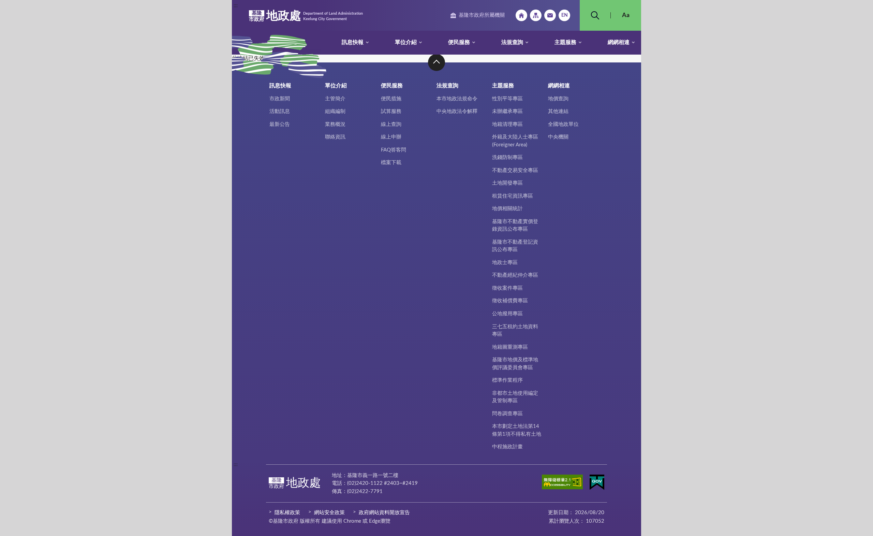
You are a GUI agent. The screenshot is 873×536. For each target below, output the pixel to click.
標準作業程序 (507, 380)
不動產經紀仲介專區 (515, 275)
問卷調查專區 (507, 413)
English (564, 15)
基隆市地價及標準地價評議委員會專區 (515, 363)
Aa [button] (625, 15)
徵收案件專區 (507, 288)
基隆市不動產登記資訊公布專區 (515, 246)
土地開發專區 (507, 183)
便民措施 (391, 98)
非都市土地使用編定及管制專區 (515, 397)
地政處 (306, 16)
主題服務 (565, 42)
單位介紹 (406, 42)
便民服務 (459, 42)
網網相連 (619, 42)
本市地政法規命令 (456, 98)
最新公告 (279, 124)
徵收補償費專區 (510, 300)
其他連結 (558, 111)
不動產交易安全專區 (515, 170)
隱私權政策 (287, 512)
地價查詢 (558, 98)
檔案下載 (391, 162)
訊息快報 (353, 42)
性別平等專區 (507, 98)
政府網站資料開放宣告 (384, 512)
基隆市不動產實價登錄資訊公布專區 (515, 225)
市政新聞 (279, 98)
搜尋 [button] (595, 15)
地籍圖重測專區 (510, 347)
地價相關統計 (507, 208)
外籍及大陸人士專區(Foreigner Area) (515, 140)
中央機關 (558, 137)
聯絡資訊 (335, 137)
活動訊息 (279, 111)
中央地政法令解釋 (456, 111)
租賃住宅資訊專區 (512, 196)
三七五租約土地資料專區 (515, 330)
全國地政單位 (563, 124)
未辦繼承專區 (507, 111)
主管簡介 (335, 98)
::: (236, 5)
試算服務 (391, 111)
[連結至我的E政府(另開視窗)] (597, 483)
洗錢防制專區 (507, 157)
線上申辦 (391, 137)
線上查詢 (391, 124)
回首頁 (521, 15)
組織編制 (335, 111)
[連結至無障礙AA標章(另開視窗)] (562, 483)
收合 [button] (436, 62)
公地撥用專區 (507, 313)
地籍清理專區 (507, 124)
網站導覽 (536, 15)
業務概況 (335, 124)
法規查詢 (512, 42)
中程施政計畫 (507, 446)
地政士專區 (505, 262)
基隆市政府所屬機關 (482, 15)
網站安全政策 (329, 512)
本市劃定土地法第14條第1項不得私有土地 (516, 430)
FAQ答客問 (393, 150)
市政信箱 (550, 15)
